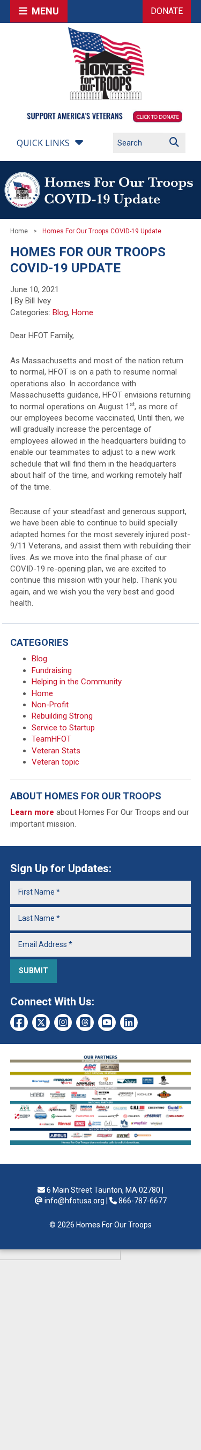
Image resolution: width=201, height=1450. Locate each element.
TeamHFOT (51, 739)
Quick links (43, 143)
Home (19, 231)
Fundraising (52, 670)
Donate (167, 11)
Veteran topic (55, 762)
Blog (60, 312)
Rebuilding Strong (62, 716)
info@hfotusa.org (74, 1200)
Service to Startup (63, 727)
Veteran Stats (56, 750)
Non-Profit (50, 704)
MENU (43, 11)
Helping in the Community (77, 681)
